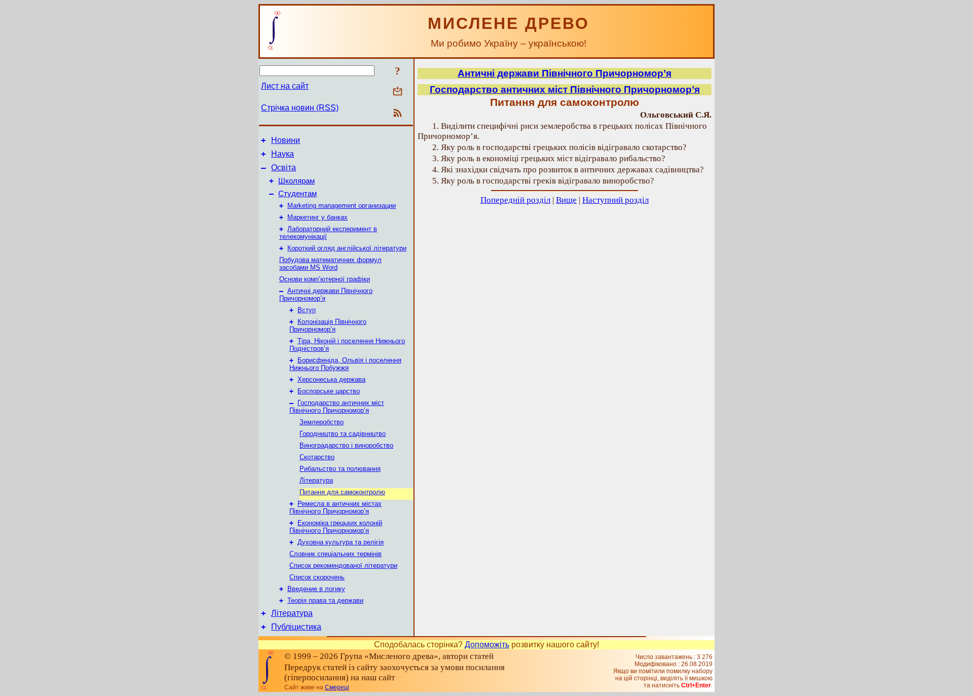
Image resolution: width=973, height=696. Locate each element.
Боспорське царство (328, 391)
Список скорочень (317, 577)
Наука (282, 154)
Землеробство (322, 422)
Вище (566, 200)
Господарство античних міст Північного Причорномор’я (336, 406)
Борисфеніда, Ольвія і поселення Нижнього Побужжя (345, 364)
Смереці (337, 687)
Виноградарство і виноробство (346, 445)
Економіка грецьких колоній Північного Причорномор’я (335, 526)
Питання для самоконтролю (342, 492)
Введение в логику (316, 589)
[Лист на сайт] (398, 92)
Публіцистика (296, 626)
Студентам (297, 194)
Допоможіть (487, 644)
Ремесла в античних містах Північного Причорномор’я (335, 507)
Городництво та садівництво (343, 433)
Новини (285, 140)
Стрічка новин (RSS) (300, 107)
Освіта (283, 167)
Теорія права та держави (325, 600)
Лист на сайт (285, 86)
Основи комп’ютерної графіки (324, 279)
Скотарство (317, 457)
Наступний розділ (615, 200)
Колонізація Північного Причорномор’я (327, 325)
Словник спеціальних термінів (335, 554)
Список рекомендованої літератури (343, 565)
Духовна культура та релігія (340, 542)
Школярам (296, 181)
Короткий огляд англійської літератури (346, 248)
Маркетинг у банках (317, 217)
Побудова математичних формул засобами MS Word (330, 263)
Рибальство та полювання (340, 468)
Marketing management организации (341, 205)
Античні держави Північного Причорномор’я (564, 73)
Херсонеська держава (331, 379)
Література (316, 480)
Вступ (306, 310)
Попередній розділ (515, 200)
